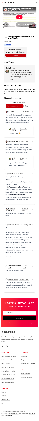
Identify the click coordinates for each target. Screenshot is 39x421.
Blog (22, 360)
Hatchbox (32, 413)
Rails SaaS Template (8, 367)
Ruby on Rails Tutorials (8, 356)
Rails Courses (5, 363)
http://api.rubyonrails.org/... (15, 187)
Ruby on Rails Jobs (7, 382)
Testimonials (5, 399)
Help (2, 403)
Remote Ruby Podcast (28, 363)
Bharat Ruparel (13, 141)
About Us (24, 356)
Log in (27, 106)
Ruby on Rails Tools (7, 378)
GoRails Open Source (8, 374)
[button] (32, 112)
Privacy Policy (25, 373)
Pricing (3, 392)
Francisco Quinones (11, 209)
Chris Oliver (14, 129)
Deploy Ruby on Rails (8, 371)
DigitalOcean (8, 415)
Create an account (13, 106)
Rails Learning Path (7, 360)
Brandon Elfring (13, 279)
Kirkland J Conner (14, 225)
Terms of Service (26, 377)
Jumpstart (15, 413)
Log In (16, 55)
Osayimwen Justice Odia (14, 266)
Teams (3, 395)
